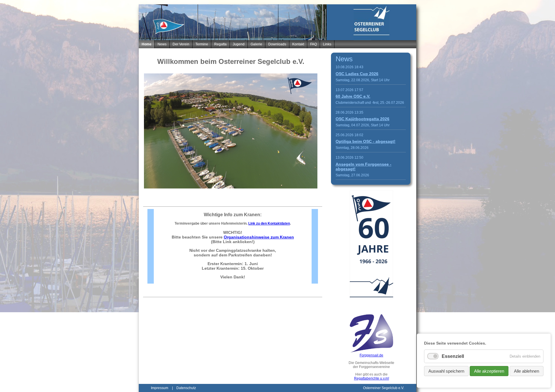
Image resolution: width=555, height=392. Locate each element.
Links (327, 44)
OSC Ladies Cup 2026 (357, 73)
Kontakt (298, 44)
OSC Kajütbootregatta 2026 (362, 119)
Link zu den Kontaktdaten (269, 223)
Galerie (256, 44)
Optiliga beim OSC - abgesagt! (365, 141)
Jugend (239, 44)
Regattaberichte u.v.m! (371, 378)
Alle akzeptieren (489, 371)
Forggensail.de (371, 355)
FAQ (313, 44)
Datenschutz (186, 388)
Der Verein (181, 44)
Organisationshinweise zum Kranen (259, 237)
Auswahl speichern (446, 371)
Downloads (277, 44)
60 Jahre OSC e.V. (353, 96)
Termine (201, 44)
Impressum (159, 388)
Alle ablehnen (526, 371)
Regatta (220, 44)
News (162, 44)
